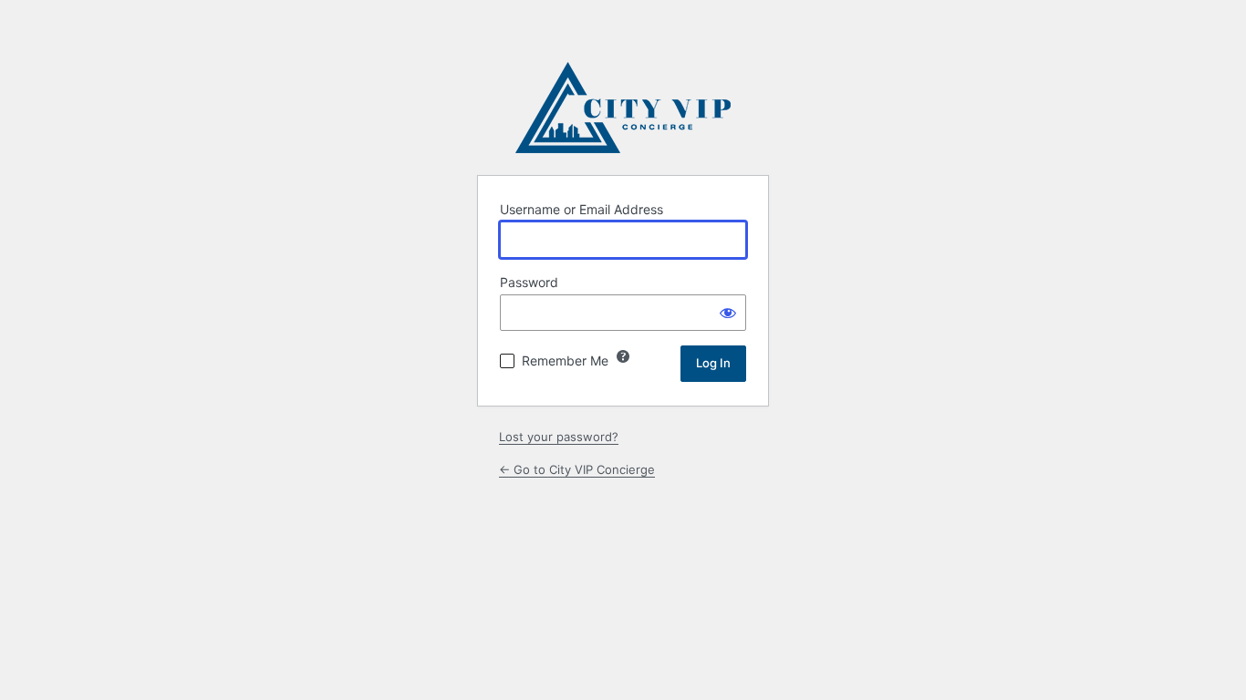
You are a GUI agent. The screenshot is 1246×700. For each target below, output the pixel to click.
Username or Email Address (581, 209)
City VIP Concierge (623, 107)
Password (529, 282)
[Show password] (728, 312)
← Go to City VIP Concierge (577, 469)
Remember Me (565, 360)
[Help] (623, 356)
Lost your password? (558, 436)
